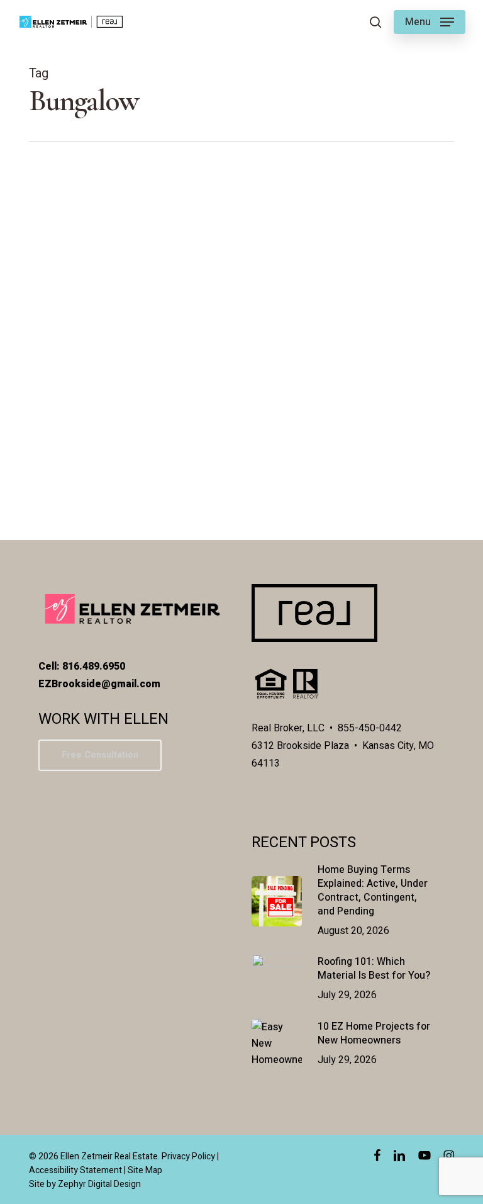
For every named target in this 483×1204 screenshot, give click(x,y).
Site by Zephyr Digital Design (85, 1184)
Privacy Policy (188, 1156)
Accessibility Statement (75, 1170)
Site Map (145, 1170)
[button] (429, 22)
